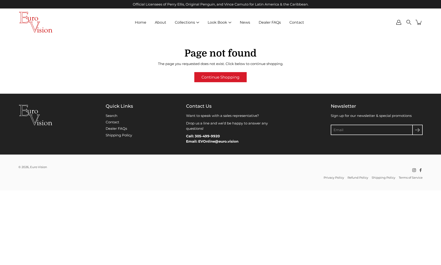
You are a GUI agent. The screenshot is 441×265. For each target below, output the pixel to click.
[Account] (398, 22)
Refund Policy (358, 177)
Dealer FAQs (270, 22)
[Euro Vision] (35, 22)
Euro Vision (38, 167)
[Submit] (417, 130)
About (160, 22)
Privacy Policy (334, 177)
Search (111, 115)
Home (140, 22)
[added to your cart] (419, 22)
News (245, 22)
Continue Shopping (220, 77)
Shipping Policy (119, 135)
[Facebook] (420, 170)
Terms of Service (411, 177)
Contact (296, 22)
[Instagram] (414, 170)
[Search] (409, 22)
